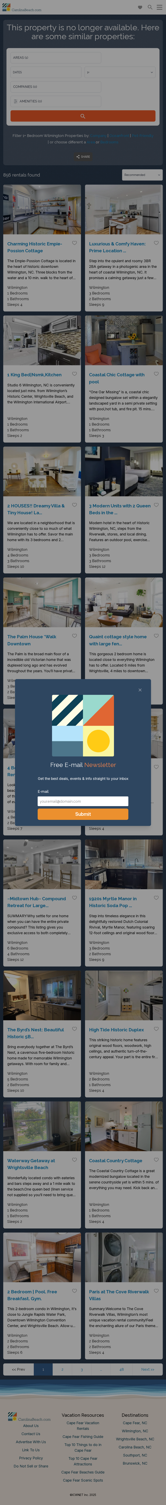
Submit (83, 814)
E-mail (43, 791)
